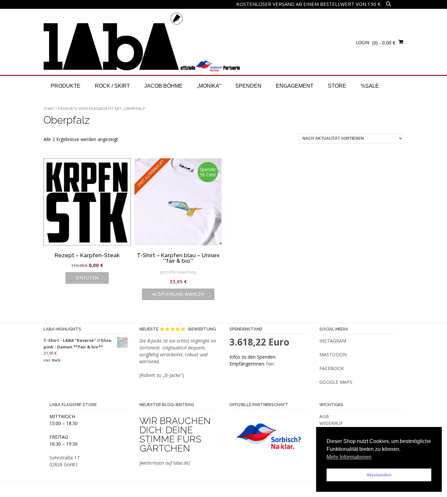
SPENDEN (248, 86)
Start (49, 108)
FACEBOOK (331, 368)
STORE (337, 86)
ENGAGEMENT (294, 86)
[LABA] (142, 41)
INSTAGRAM (332, 341)
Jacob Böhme (163, 86)
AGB (324, 416)
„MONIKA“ (209, 86)
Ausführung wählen (178, 294)
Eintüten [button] (87, 278)
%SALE (370, 86)
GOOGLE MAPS (335, 382)
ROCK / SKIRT (112, 86)
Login (362, 42)
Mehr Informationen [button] (349, 457)
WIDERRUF (331, 423)
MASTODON (333, 354)
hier (270, 364)
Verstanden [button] (379, 474)
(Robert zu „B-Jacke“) (161, 375)
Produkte (65, 86)
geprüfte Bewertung (178, 272)
